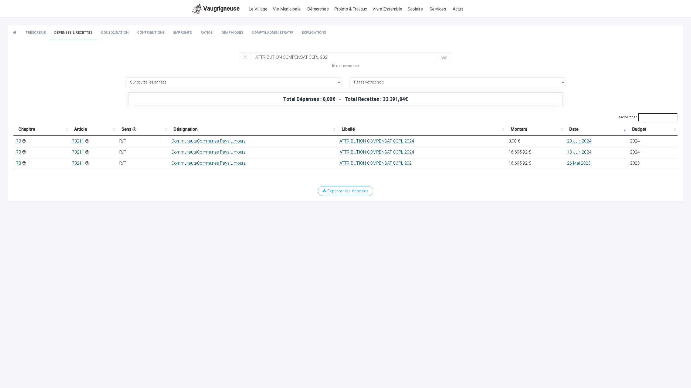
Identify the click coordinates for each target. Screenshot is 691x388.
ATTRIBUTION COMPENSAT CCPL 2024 (377, 141)
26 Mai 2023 (579, 163)
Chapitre (26, 129)
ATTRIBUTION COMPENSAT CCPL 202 (376, 163)
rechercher (628, 117)
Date (573, 129)
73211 (78, 141)
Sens (127, 129)
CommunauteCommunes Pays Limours (208, 141)
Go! (444, 57)
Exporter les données (347, 191)
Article (80, 129)
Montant (519, 129)
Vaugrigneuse (221, 8)
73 (18, 141)
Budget (639, 129)
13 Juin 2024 (579, 152)
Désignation (186, 129)
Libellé (348, 129)
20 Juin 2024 (579, 141)
